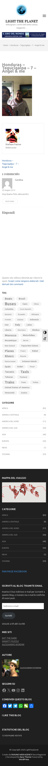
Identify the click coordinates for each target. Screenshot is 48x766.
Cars (25, 304)
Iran (7, 325)
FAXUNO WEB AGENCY (21, 754)
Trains (9, 382)
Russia (23, 356)
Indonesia (34, 320)
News (4, 448)
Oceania (6, 454)
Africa (5, 408)
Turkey (35, 382)
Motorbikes (29, 335)
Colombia (9, 309)
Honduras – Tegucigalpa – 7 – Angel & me (10, 163)
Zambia (24, 393)
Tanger (32, 366)
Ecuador (21, 314)
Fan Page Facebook (14, 571)
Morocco (10, 335)
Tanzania (9, 372)
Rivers (9, 356)
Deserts (8, 314)
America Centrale (10, 415)
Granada (8, 319)
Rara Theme (25, 757)
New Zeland (10, 346)
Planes (9, 351)
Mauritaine (22, 330)
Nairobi (25, 340)
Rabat (35, 351)
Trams (23, 382)
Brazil (22, 298)
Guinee (20, 320)
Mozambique (11, 340)
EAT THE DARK (9, 638)
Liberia (8, 330)
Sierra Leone (10, 361)
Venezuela (9, 393)
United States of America (17, 387)
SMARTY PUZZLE (10, 641)
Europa (5, 441)
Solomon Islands (29, 361)
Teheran (9, 377)
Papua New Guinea (29, 346)
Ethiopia (35, 314)
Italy (17, 324)
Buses (10, 304)
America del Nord (10, 421)
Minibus (36, 330)
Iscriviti (8, 615)
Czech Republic (25, 309)
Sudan (20, 366)
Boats (8, 298)
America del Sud (9, 428)
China (36, 304)
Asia (4, 434)
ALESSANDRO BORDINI (13, 644)
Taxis (25, 372)
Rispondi (9, 201)
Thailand (23, 377)
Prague (23, 351)
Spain (8, 366)
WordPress (24, 759)
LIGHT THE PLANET (22, 21)
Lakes (29, 325)
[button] (15, 498)
